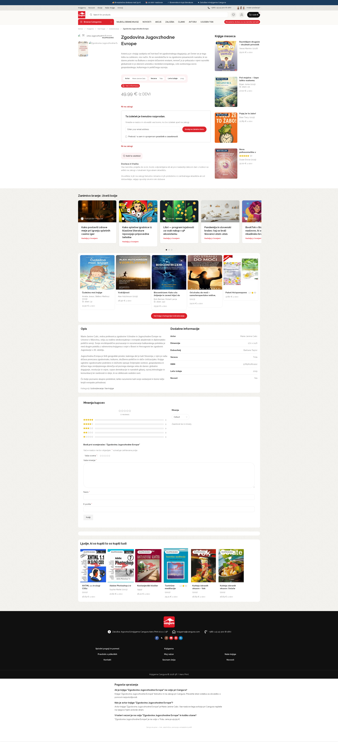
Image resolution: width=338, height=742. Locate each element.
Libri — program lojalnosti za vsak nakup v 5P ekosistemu (178, 230)
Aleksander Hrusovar (93, 219)
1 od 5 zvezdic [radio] (101, 456)
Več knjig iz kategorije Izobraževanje (169, 316)
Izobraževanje (114, 29)
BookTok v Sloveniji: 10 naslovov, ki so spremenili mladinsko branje (260, 230)
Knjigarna (90, 29)
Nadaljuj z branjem (89, 238)
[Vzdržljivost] (133, 272)
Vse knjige (101, 29)
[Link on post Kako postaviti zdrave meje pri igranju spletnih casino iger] (97, 211)
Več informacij (132, 86)
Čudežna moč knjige (92, 292)
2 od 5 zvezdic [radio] (103, 456)
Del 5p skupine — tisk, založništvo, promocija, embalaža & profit (169, 727)
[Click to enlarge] (83, 35)
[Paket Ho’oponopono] (241, 272)
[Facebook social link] (157, 638)
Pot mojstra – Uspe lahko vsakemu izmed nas (249, 80)
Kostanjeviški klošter (147, 585)
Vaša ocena (91, 456)
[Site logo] (81, 14)
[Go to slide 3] (171, 249)
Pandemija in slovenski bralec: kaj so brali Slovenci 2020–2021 (217, 230)
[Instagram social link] (166, 638)
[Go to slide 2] (169, 249)
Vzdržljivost (123, 292)
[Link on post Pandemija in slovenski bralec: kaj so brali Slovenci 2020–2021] (220, 211)
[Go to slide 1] (166, 249)
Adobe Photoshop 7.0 (120, 585)
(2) (251, 156)
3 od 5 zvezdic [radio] (105, 456)
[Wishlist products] (233, 14)
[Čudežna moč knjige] (97, 272)
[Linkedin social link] (181, 638)
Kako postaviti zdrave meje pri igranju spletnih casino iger (95, 230)
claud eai (129, 219)
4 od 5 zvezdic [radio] (107, 456)
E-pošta (87, 504)
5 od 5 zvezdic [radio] (109, 456)
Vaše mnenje (90, 460)
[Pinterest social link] (176, 638)
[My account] (242, 14)
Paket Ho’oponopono (236, 292)
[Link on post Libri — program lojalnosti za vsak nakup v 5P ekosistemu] (179, 211)
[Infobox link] (219, 8)
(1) (255, 293)
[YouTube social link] (171, 638)
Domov (80, 29)
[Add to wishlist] (112, 258)
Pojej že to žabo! (247, 113)
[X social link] (162, 638)
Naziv (86, 492)
